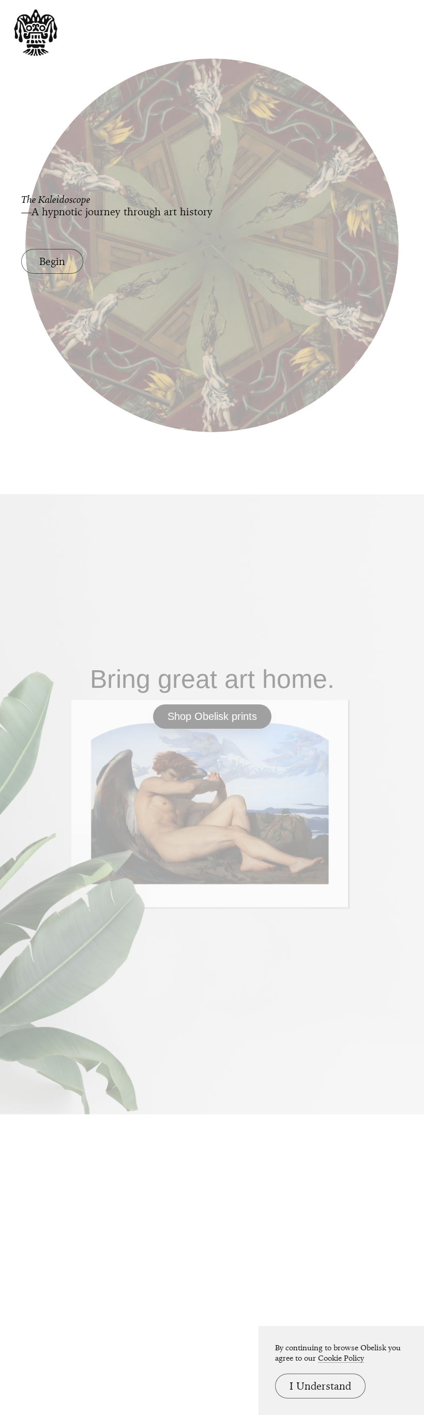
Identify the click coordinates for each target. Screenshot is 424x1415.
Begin (52, 261)
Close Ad (352, 870)
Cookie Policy (341, 1358)
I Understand (320, 1386)
